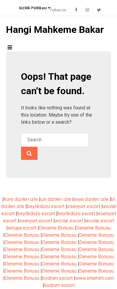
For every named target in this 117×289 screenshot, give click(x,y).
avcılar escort (69, 221)
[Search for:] (54, 140)
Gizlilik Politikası (33, 8)
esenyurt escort (83, 206)
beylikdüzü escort (45, 206)
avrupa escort (22, 228)
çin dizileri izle (55, 199)
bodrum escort (57, 278)
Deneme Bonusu (56, 228)
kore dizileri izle (21, 199)
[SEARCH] (29, 153)
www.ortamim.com (94, 278)
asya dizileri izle (91, 199)
